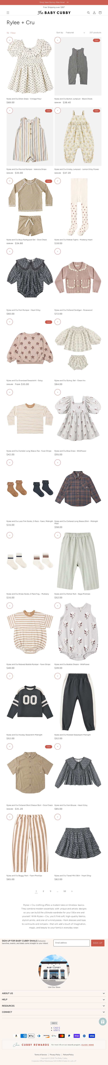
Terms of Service (41, 1055)
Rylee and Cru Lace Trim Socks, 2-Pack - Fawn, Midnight (30, 521)
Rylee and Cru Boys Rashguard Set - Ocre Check (27, 240)
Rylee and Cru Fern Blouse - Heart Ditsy (71, 805)
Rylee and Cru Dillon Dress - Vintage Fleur (24, 99)
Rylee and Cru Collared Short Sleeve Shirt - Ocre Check (30, 805)
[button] (8, 13)
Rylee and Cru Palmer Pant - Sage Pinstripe (72, 594)
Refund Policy (68, 1055)
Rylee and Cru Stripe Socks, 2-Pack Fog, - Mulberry (28, 594)
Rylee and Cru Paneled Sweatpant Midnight (73, 735)
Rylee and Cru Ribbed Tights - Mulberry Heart (73, 240)
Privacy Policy (55, 1055)
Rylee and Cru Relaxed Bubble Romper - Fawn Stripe (28, 664)
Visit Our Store (54, 987)
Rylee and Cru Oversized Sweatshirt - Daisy (25, 381)
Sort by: (60, 32)
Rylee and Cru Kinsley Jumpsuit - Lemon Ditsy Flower (77, 169)
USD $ (54, 1023)
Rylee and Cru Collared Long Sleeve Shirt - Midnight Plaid (76, 522)
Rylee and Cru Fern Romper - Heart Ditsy (23, 310)
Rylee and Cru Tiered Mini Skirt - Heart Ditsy (73, 876)
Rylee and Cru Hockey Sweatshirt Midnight (24, 735)
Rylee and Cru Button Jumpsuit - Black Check (73, 99)
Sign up (97, 943)
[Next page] (72, 891)
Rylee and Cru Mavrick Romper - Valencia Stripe (26, 169)
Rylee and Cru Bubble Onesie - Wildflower (72, 664)
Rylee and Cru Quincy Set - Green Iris (70, 381)
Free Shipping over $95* (54, 7)
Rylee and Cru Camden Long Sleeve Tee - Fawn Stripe (29, 451)
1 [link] (36, 891)
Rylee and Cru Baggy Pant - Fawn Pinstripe (24, 876)
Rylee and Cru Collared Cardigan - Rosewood (73, 310)
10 (64, 891)
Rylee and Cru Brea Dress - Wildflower (70, 451)
